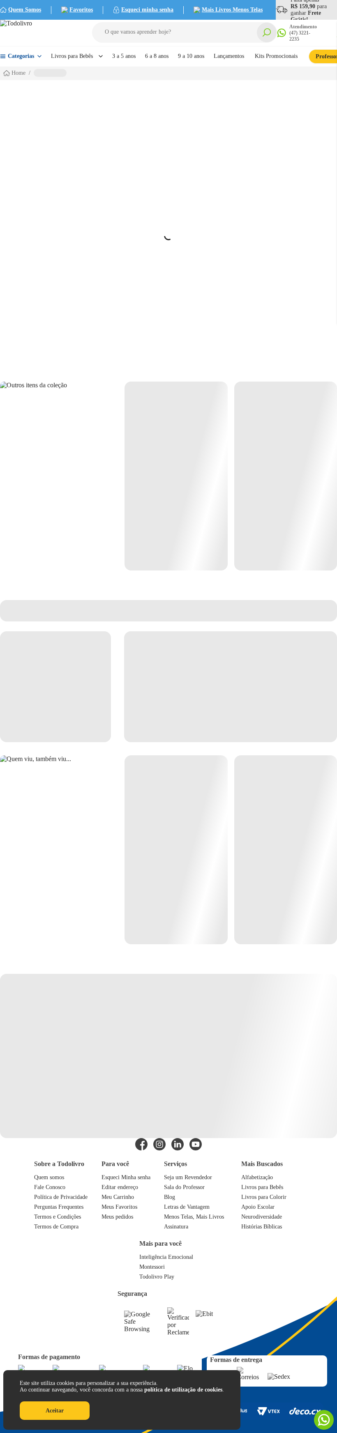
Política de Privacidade (61, 1197)
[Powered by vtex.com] (268, 1411)
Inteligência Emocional (166, 1257)
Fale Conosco (49, 1187)
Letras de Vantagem (187, 1207)
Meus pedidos (117, 1217)
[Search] (267, 32)
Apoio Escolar (258, 1207)
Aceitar (55, 1411)
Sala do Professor (184, 1187)
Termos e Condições (57, 1217)
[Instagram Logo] (159, 1144)
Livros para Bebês (262, 1187)
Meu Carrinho (118, 1197)
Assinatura (176, 1227)
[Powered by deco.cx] (305, 1411)
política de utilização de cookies (183, 1390)
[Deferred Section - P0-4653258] (231, 476)
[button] (184, 32)
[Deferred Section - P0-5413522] (231, 849)
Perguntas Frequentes (58, 1207)
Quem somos (49, 1177)
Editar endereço (120, 1187)
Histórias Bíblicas (261, 1227)
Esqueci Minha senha (126, 1177)
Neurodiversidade (261, 1217)
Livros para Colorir (263, 1197)
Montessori (152, 1267)
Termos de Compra (56, 1227)
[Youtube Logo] (195, 1144)
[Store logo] (37, 33)
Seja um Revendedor (188, 1177)
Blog (169, 1197)
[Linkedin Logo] (177, 1144)
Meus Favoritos (119, 1207)
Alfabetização (257, 1177)
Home (18, 73)
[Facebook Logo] (141, 1144)
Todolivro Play (156, 1277)
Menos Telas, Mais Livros (194, 1217)
